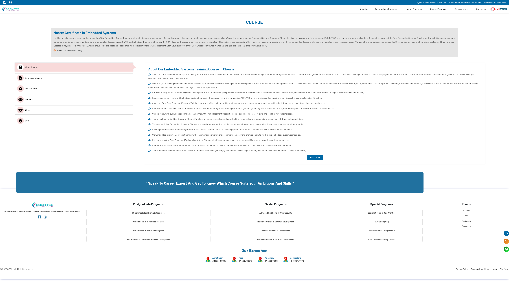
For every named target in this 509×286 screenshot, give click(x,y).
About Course (31, 67)
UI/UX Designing (382, 222)
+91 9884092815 (245, 261)
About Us (466, 210)
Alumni (28, 110)
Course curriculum (33, 78)
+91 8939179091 (271, 261)
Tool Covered (31, 88)
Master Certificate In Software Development (275, 222)
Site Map (504, 269)
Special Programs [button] (438, 9)
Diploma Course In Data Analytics (381, 213)
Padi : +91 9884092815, (452, 2)
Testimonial (466, 221)
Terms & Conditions (480, 269)
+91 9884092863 (219, 261)
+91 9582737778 (297, 261)
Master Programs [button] (414, 9)
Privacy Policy (462, 269)
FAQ (27, 120)
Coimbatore (295, 257)
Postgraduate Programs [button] (386, 9)
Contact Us (466, 226)
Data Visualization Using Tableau (381, 239)
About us (364, 9)
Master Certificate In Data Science (276, 230)
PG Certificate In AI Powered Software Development (148, 239)
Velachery (269, 257)
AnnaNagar (217, 257)
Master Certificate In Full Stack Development (275, 239)
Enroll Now (315, 157)
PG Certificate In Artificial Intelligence (148, 230)
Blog (466, 216)
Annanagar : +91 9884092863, (430, 2)
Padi (241, 257)
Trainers (29, 99)
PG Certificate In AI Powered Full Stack (148, 222)
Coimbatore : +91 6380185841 (494, 2)
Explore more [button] (461, 9)
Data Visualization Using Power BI (382, 230)
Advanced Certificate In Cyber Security (275, 213)
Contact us (481, 9)
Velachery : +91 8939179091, (471, 2)
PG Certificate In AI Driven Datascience (148, 213)
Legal (494, 269)
